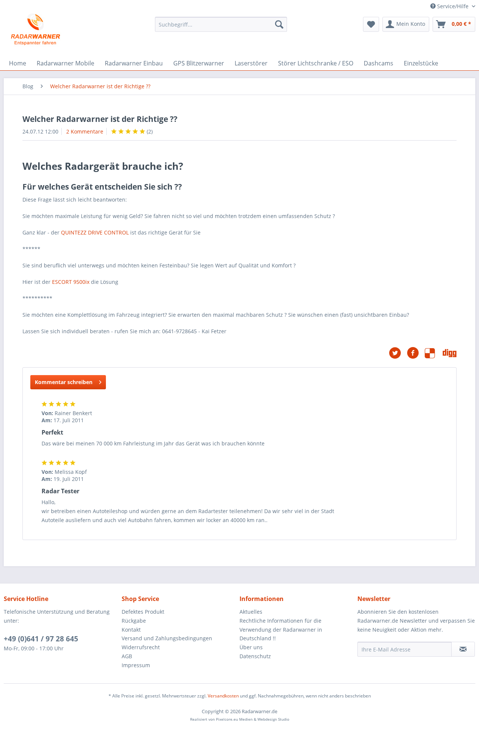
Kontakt (131, 629)
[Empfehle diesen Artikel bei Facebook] (416, 353)
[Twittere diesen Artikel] (398, 353)
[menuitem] (221, 24)
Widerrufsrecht (141, 647)
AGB (127, 656)
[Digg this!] (450, 353)
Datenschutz (255, 656)
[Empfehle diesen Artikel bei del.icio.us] (434, 353)
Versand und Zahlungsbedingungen (167, 638)
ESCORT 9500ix (70, 281)
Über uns (251, 647)
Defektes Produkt (143, 611)
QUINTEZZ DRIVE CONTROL (95, 232)
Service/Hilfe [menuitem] (453, 6)
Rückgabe (134, 620)
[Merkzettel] (371, 24)
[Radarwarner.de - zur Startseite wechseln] (35, 30)
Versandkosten (223, 696)
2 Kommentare (84, 131)
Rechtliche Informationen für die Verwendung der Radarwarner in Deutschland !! (281, 629)
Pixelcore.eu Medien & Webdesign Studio (252, 719)
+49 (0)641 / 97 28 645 (41, 639)
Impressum (136, 665)
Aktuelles (251, 611)
